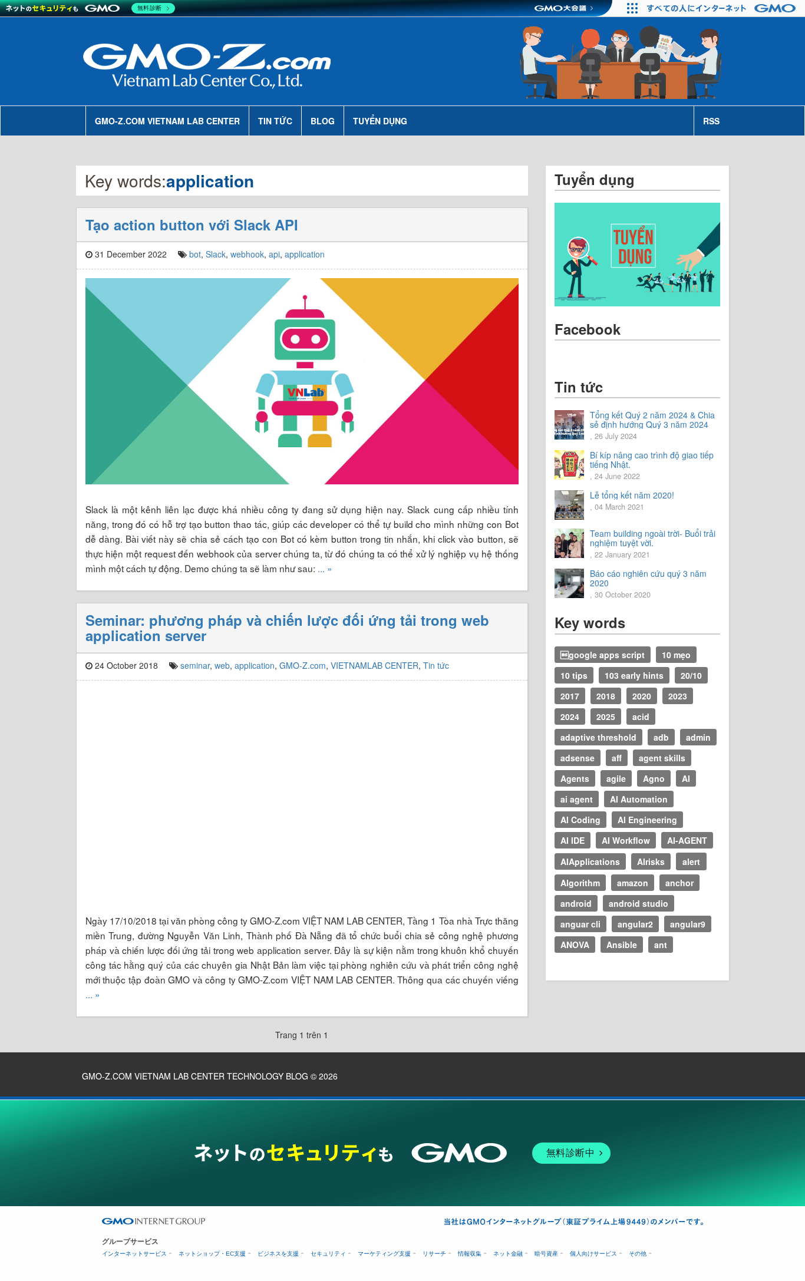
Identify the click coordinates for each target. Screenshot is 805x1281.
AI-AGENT (687, 840)
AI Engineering (647, 820)
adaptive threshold (598, 737)
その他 (637, 1253)
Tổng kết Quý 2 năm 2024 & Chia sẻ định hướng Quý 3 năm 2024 (652, 419)
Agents (574, 778)
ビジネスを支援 (278, 1253)
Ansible (621, 944)
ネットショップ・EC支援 (212, 1253)
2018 (605, 696)
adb (661, 737)
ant (660, 944)
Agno (654, 778)
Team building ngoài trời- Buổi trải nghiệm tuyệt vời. (652, 538)
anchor (679, 883)
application (305, 254)
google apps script (602, 655)
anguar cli (580, 924)
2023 (677, 696)
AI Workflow (626, 840)
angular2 (635, 924)
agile (616, 778)
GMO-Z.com (302, 665)
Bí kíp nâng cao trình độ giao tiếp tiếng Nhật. (652, 459)
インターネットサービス (134, 1253)
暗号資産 (546, 1253)
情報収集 (469, 1253)
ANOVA (574, 944)
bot (195, 254)
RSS (711, 121)
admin (698, 737)
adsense (577, 758)
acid (640, 716)
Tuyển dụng (380, 121)
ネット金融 (508, 1253)
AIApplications (590, 861)
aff (617, 758)
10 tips (574, 675)
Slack (216, 254)
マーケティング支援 (384, 1253)
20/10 (691, 675)
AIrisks (651, 861)
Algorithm (580, 883)
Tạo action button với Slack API (191, 224)
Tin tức (275, 121)
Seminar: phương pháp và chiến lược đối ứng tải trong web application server (287, 627)
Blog (323, 121)
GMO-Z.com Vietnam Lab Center (167, 121)
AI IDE (572, 840)
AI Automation (639, 799)
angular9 (687, 924)
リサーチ (434, 1253)
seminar (195, 665)
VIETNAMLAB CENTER (374, 665)
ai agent (576, 799)
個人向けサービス (593, 1253)
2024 (569, 716)
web (222, 665)
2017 (569, 696)
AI (686, 778)
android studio (638, 903)
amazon (632, 883)
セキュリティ (328, 1253)
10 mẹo (676, 655)
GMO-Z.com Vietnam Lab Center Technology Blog (195, 1076)
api (274, 254)
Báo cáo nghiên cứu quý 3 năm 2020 (648, 578)
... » (325, 568)
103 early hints (634, 675)
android (576, 903)
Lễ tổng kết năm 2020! (632, 495)
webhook (247, 254)
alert (691, 861)
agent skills (662, 758)
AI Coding (580, 820)
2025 (605, 716)
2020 (641, 696)
